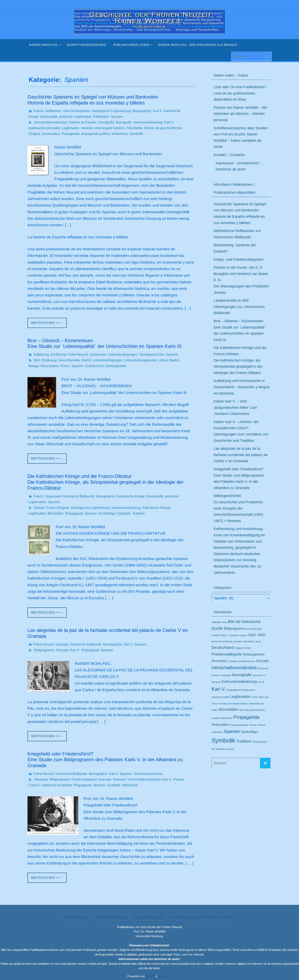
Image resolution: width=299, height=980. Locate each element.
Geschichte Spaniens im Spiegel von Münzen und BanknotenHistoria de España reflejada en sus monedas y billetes (92, 100)
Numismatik (48, 116)
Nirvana (150, 976)
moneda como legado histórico (103, 128)
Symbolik (136, 133)
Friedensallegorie (84, 779)
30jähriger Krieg (219, 622)
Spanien (117, 116)
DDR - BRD (256, 635)
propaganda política (95, 133)
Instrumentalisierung (148, 122)
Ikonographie (141, 111)
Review (253, 725)
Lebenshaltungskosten (140, 360)
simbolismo (119, 133)
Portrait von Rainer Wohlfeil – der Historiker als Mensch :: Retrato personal (240, 114)
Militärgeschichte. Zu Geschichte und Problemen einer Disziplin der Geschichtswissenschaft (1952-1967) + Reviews (239, 508)
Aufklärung (41, 354)
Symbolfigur (107, 513)
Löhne (163, 360)
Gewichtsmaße (69, 360)
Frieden (247, 648)
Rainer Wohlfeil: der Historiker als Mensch (202, 917)
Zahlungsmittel (115, 366)
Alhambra (41, 779)
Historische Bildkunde (78, 496)
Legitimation (70, 128)
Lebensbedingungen (123, 354)
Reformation (220, 724)
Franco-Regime (58, 507)
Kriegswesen (248, 690)
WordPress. (165, 976)
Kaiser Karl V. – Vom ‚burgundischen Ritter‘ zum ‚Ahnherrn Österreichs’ (235, 407)
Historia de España (82, 122)
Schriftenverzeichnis (110, 917)
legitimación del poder (44, 128)
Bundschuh (256, 629)
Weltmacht (129, 785)
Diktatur (39, 507)
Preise (65, 366)
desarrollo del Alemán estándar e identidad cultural (236, 641)
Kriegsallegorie (234, 690)
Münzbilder (135, 128)
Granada (62, 644)
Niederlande (226, 718)
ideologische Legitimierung (111, 111)
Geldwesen (53, 111)
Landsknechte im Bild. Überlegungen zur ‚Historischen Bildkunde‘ (239, 306)
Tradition (138, 513)
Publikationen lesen (148, 917)
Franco (38, 111)
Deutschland (223, 647)
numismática (51, 133)
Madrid (174, 360)
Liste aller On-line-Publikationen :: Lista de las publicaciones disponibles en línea (241, 93)
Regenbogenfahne (239, 725)
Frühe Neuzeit (78, 354)
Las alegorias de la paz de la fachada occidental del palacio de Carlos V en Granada (241, 455)
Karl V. (169, 122)
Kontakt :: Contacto (229, 155)
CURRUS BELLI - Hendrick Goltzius (229, 635)
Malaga (33, 366)
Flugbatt (239, 648)
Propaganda (71, 133)
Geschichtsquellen (76, 111)
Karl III (86, 360)
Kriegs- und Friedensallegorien (238, 259)
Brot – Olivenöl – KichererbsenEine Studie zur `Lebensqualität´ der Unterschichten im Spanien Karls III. (105, 343)
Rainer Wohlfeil (76, 917)
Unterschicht (94, 366)
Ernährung (58, 354)
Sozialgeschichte (151, 354)
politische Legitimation (75, 116)
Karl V (157, 111)
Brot (37, 360)
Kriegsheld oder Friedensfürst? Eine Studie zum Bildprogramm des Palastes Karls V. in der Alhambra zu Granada (105, 759)
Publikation (101, 116)
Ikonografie (124, 122)
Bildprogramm (44, 650)
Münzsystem (50, 366)
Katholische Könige (131, 496)
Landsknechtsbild (220, 697)
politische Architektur (57, 785)
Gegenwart (53, 496)
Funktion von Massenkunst (241, 661)
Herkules (119, 779)
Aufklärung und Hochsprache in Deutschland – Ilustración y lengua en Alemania (242, 387)
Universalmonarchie (148, 773)
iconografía (106, 122)
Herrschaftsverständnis (50, 122)
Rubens (261, 725)
